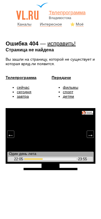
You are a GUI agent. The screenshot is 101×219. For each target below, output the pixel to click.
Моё (80, 24)
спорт (68, 92)
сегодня (24, 92)
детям (68, 96)
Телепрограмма (21, 77)
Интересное (51, 24)
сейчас (23, 87)
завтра (23, 96)
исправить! (61, 43)
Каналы (24, 24)
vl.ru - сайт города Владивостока (32, 11)
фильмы (70, 87)
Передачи (61, 77)
